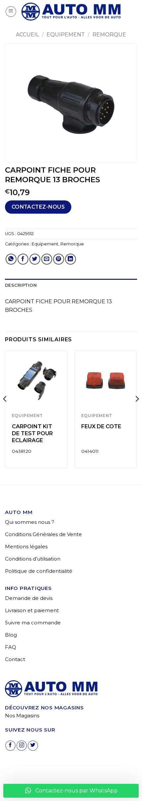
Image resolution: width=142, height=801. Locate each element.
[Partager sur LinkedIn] (70, 259)
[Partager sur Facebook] (23, 259)
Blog (11, 635)
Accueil (27, 34)
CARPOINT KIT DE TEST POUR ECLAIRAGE (32, 433)
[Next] (137, 412)
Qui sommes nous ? (29, 522)
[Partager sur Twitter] (34, 259)
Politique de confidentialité (38, 571)
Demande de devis (29, 598)
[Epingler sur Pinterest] (58, 259)
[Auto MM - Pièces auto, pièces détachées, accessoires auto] (71, 12)
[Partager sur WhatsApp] (11, 259)
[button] (11, 11)
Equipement (66, 34)
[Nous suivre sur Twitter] (33, 745)
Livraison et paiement (32, 610)
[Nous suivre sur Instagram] (22, 745)
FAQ (10, 647)
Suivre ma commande (33, 622)
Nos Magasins (22, 715)
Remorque (109, 34)
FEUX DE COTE (101, 426)
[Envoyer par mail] (46, 259)
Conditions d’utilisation (32, 559)
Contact (15, 659)
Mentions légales (26, 546)
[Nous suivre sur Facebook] (10, 745)
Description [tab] (21, 285)
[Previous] (5, 412)
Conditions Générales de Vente (43, 534)
